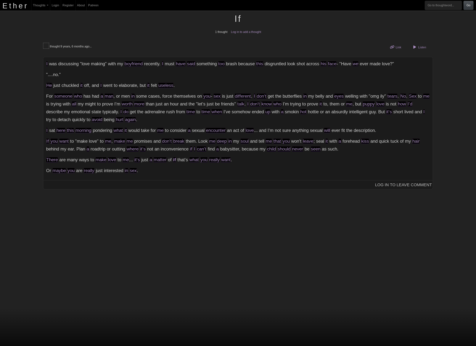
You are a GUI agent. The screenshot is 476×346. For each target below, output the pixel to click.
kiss (365, 141)
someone (63, 96)
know (266, 103)
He (49, 85)
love (380, 103)
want (64, 141)
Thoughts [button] (39, 5)
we (355, 63)
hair (416, 141)
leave (308, 141)
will (327, 130)
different (243, 96)
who (78, 96)
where (133, 148)
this (259, 63)
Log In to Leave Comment (403, 184)
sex (217, 96)
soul (245, 141)
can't (201, 148)
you (206, 96)
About (81, 5)
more (139, 103)
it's (389, 111)
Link (399, 47)
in (133, 96)
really (214, 159)
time (190, 111)
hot (303, 111)
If (47, 141)
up (267, 111)
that (277, 141)
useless (165, 85)
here (61, 130)
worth (127, 103)
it (81, 85)
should (284, 148)
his (323, 63)
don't (261, 96)
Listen (421, 47)
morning (83, 130)
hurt (119, 119)
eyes (339, 96)
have (180, 63)
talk (240, 103)
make (119, 141)
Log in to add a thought (246, 31)
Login (55, 5)
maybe (59, 170)
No (403, 96)
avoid (97, 119)
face (332, 63)
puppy (369, 103)
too (221, 63)
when (217, 111)
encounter (216, 130)
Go (468, 5)
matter (160, 159)
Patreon (93, 5)
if (191, 148)
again (130, 119)
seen (315, 148)
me (426, 96)
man (109, 96)
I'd (410, 103)
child (271, 148)
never (297, 148)
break (178, 141)
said (191, 63)
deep (222, 141)
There (52, 159)
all (74, 103)
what (118, 130)
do (125, 111)
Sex (412, 96)
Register (68, 5)
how (402, 103)
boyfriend (134, 63)
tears (392, 96)
